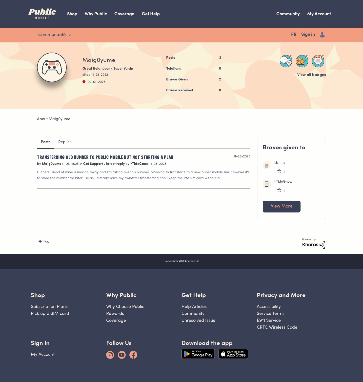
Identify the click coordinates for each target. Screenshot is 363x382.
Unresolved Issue (198, 320)
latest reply (115, 164)
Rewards (115, 313)
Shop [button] (38, 295)
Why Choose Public (125, 306)
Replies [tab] (64, 142)
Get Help (151, 14)
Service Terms (270, 313)
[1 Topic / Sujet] (318, 61)
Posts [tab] (45, 142)
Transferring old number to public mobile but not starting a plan (105, 157)
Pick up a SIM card (50, 313)
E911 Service (269, 320)
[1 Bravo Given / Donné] (302, 61)
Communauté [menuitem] (52, 35)
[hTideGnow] (279, 187)
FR (293, 35)
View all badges (311, 75)
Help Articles (194, 306)
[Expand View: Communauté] (69, 35)
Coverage (124, 14)
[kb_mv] (276, 168)
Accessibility (269, 306)
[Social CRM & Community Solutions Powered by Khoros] (313, 243)
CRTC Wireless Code (277, 327)
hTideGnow (139, 164)
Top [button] (46, 242)
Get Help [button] (194, 295)
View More (281, 206)
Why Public (96, 14)
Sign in (308, 35)
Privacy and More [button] (281, 295)
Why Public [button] (121, 295)
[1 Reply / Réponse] (286, 61)
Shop (72, 14)
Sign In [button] (40, 343)
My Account (319, 14)
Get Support (93, 164)
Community (288, 14)
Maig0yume (52, 164)
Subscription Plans (49, 306)
